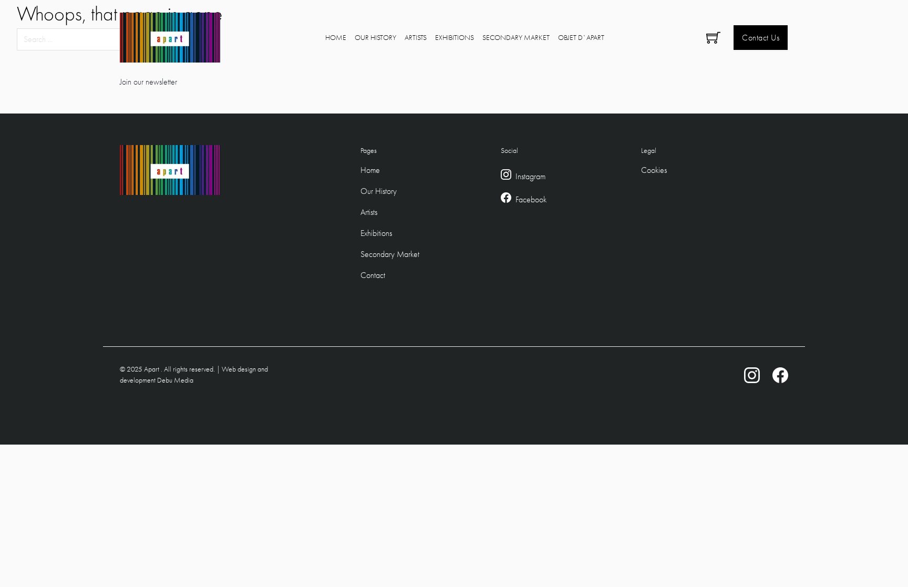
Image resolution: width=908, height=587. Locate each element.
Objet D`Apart (581, 37)
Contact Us (760, 37)
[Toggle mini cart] (713, 37)
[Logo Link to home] (170, 38)
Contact (372, 275)
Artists (416, 37)
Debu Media (175, 380)
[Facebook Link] (506, 199)
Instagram (530, 176)
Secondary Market (516, 37)
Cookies (654, 170)
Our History (375, 37)
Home (335, 37)
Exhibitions (454, 37)
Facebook (530, 199)
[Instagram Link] (506, 176)
